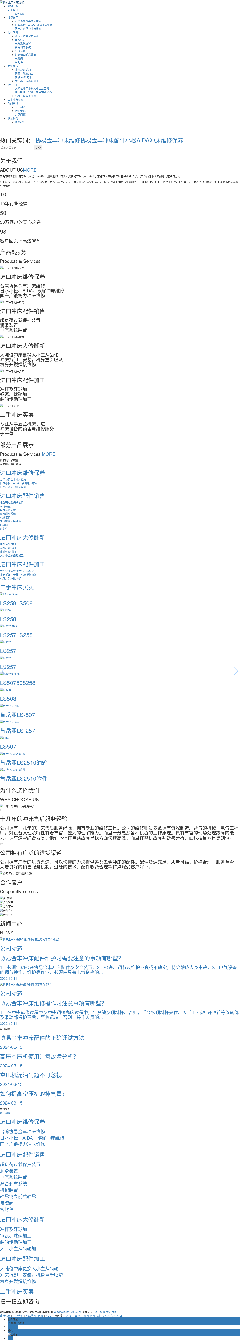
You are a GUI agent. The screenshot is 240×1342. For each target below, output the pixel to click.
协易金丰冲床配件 (102, 140)
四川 (122, 1315)
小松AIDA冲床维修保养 (154, 140)
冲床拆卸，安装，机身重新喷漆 (33, 92)
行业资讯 (20, 111)
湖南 (104, 1315)
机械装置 (20, 51)
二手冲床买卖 (15, 99)
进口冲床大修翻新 (22, 537)
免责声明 (111, 1312)
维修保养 (13, 17)
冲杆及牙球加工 (24, 69)
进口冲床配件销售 (22, 495)
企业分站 (18, 1315)
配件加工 (13, 84)
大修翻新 (13, 66)
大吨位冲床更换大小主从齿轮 (32, 88)
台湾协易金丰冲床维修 (28, 21)
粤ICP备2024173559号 (67, 1312)
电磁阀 (19, 58)
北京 (68, 1315)
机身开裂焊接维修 (25, 96)
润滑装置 (20, 39)
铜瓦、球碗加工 (24, 73)
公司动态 (20, 107)
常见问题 (20, 114)
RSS (41, 1315)
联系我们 (13, 118)
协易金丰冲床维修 (57, 140)
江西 (86, 1315)
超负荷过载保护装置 (27, 36)
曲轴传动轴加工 (24, 77)
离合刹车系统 (23, 47)
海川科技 (5, 1113)
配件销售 (13, 32)
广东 (110, 1315)
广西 (116, 1315)
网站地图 (31, 1315)
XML (48, 1315)
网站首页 (13, 6)
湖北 (98, 1315)
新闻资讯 (13, 103)
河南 (92, 1315)
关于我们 (13, 10)
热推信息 (5, 1315)
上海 (74, 1315)
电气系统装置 (23, 43)
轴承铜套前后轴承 (25, 54)
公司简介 (20, 13)
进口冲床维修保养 (22, 472)
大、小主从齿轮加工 (27, 81)
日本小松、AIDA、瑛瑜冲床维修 (33, 25)
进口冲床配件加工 (22, 564)
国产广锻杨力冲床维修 (28, 28)
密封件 (19, 62)
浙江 (80, 1315)
